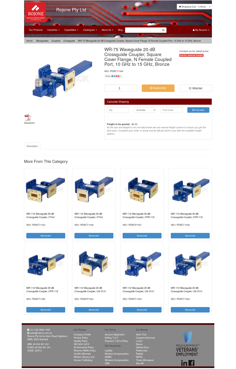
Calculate (199, 110)
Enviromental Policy (84, 347)
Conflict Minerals (82, 353)
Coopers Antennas (145, 337)
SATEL (139, 356)
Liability (108, 350)
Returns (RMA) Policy (85, 350)
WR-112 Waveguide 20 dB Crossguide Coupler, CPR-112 (138, 215)
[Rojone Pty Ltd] (35, 11)
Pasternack (141, 350)
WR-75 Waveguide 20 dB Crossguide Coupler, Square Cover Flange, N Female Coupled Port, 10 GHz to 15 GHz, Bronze (139, 40)
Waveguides (42, 40)
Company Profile (82, 334)
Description (32, 146)
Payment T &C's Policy (116, 340)
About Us (107, 29)
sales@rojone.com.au (40, 332)
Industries (52, 29)
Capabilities (70, 29)
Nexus (139, 344)
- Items (194, 6)
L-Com (139, 340)
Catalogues (89, 29)
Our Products (36, 29)
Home (29, 40)
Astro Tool (141, 334)
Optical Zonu (142, 347)
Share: (108, 76)
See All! (140, 363)
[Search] (163, 30)
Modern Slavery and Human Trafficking (84, 358)
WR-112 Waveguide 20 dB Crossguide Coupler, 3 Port (40, 215)
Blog (120, 29)
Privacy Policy (81, 337)
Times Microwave (145, 360)
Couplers (56, 40)
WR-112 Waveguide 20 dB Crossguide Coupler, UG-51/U (90, 289)
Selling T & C (111, 337)
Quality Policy (80, 340)
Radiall (139, 353)
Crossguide (69, 40)
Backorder (159, 88)
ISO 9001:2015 (81, 344)
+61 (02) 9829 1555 (39, 329)
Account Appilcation (115, 334)
